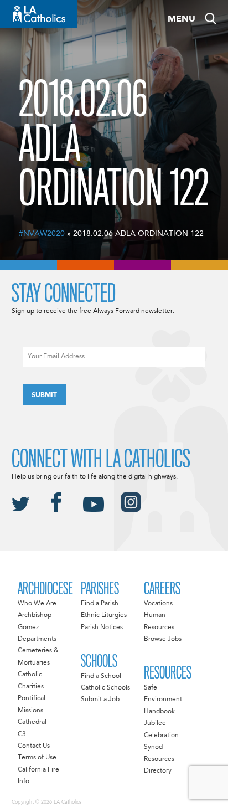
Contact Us (34, 746)
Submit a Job (100, 699)
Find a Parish (99, 603)
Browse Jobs (163, 639)
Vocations (158, 603)
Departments (37, 639)
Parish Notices (102, 627)
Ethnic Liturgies (104, 615)
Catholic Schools (105, 688)
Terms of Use (37, 757)
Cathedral (32, 722)
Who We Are (37, 603)
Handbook (159, 711)
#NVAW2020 (42, 234)
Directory (158, 771)
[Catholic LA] (38, 14)
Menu (181, 19)
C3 (22, 734)
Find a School (101, 676)
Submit (44, 395)
